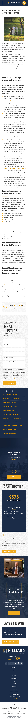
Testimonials (14, 686)
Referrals (14, 675)
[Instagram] (18, 663)
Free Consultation (14, 613)
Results (14, 683)
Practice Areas (14, 673)
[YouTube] (15, 663)
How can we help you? (9, 361)
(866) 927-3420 (18, 305)
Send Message (8, 383)
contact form (17, 307)
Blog (14, 681)
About (14, 670)
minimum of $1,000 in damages (11, 100)
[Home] (14, 3)
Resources (14, 678)
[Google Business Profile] (21, 663)
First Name (6, 340)
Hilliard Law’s (16, 282)
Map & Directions (14, 698)
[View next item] (16, 471)
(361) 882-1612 (14, 659)
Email (5, 353)
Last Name (6, 344)
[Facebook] (9, 663)
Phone (5, 348)
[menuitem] (14, 395)
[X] (6, 663)
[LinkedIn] (12, 663)
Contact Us (14, 689)
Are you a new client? (8, 357)
